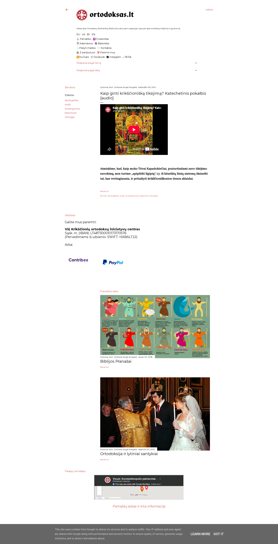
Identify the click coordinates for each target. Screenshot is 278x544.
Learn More (200, 534)
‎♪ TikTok (127, 57)
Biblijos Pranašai (116, 361)
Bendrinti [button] (70, 87)
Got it (218, 534)
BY (88, 34)
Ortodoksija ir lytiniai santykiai (129, 453)
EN (93, 34)
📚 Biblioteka (102, 43)
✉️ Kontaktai (104, 48)
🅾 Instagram (114, 57)
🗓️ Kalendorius (84, 43)
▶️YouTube (82, 57)
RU (78, 34)
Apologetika (71, 100)
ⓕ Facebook (98, 57)
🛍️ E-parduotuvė (85, 52)
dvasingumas (72, 108)
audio (68, 104)
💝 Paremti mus (106, 52)
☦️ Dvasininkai (101, 39)
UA (83, 34)
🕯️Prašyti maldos (86, 48)
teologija (69, 117)
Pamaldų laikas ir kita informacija (139, 506)
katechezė (71, 112)
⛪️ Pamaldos (83, 39)
